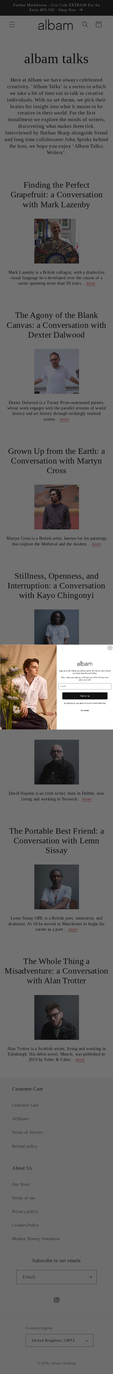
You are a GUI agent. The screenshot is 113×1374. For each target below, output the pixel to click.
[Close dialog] (110, 648)
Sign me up (84, 696)
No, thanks (84, 710)
